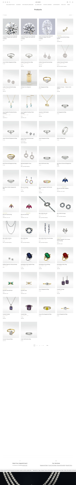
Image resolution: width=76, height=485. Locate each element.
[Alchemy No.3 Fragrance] (29, 78)
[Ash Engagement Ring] (65, 103)
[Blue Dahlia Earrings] (65, 204)
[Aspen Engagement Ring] (47, 129)
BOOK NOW (24, 465)
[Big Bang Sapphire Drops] (29, 154)
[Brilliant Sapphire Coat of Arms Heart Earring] (65, 229)
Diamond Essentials (61, 465)
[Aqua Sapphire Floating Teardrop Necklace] (11, 103)
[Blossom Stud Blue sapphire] (65, 178)
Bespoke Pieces (69, 465)
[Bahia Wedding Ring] (65, 129)
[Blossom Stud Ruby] (29, 204)
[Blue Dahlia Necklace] (11, 229)
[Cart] (72, 2)
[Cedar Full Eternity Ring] (29, 330)
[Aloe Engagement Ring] (47, 78)
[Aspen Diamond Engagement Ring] (11, 129)
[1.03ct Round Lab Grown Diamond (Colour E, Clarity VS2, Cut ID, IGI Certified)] (29, 27)
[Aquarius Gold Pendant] (47, 103)
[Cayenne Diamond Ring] (11, 330)
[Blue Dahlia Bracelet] (47, 204)
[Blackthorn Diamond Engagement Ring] (65, 154)
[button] (70, 2)
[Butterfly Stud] (29, 280)
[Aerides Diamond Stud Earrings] (11, 78)
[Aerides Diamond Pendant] (65, 53)
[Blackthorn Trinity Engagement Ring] (11, 178)
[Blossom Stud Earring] (11, 204)
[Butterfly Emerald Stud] (11, 280)
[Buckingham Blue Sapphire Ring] (29, 255)
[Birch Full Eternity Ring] (47, 154)
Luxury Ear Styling (52, 465)
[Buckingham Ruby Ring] (65, 255)
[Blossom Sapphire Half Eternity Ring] (47, 178)
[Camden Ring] (29, 305)
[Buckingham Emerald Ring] (47, 255)
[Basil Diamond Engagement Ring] (11, 154)
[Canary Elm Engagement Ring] (47, 305)
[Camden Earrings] (65, 280)
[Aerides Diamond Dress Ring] (29, 53)
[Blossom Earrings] (29, 178)
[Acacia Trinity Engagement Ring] (11, 53)
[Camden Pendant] (11, 305)
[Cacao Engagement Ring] (47, 280)
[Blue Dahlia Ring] (29, 229)
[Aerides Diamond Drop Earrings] (47, 53)
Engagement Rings (44, 465)
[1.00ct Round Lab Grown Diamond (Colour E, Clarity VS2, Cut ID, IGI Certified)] (11, 27)
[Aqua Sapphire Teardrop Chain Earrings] (29, 103)
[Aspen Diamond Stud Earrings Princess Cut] (29, 129)
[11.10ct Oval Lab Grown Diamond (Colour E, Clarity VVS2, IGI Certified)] (47, 27)
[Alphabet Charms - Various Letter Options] (65, 78)
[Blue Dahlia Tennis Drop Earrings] (47, 229)
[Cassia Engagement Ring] (65, 305)
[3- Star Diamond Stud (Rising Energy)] (65, 27)
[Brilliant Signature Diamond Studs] (11, 255)
